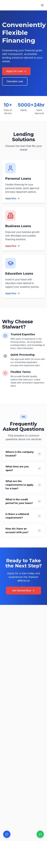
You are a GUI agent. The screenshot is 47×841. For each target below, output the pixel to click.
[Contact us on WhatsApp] (40, 834)
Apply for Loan (14, 71)
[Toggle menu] (42, 5)
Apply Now (10, 198)
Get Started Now (21, 590)
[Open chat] (6, 834)
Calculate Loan (15, 81)
